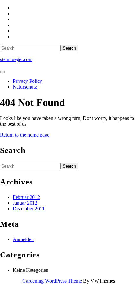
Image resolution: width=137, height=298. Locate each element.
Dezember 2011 (29, 208)
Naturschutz (25, 87)
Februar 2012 (26, 197)
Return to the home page (24, 134)
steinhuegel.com (16, 59)
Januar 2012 (25, 203)
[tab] (2, 72)
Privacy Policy (27, 81)
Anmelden (23, 239)
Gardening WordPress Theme (52, 281)
